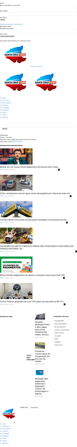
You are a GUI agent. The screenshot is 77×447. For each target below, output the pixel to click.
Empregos (5, 110)
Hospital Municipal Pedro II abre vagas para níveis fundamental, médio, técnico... (42, 328)
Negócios (5, 117)
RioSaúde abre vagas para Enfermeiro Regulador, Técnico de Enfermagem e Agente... (41, 386)
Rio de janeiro (6, 103)
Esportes (5, 105)
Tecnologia (5, 107)
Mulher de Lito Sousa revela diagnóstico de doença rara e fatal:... (30, 167)
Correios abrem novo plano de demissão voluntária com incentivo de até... (34, 220)
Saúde (4, 112)
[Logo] (15, 94)
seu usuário (3, 11)
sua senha (3, 17)
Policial (4, 115)
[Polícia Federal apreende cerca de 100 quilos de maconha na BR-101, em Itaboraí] (32, 291)
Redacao (2, 196)
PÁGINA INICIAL (17, 141)
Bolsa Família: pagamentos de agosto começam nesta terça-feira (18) (32, 275)
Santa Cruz (5, 100)
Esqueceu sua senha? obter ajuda (11, 24)
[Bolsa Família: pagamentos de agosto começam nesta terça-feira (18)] (32, 265)
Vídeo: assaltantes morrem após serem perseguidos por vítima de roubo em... (35, 193)
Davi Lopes (3, 169)
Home (4, 98)
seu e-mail (3, 34)
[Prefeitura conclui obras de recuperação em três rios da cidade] (42, 345)
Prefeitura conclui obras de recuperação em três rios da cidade (42, 356)
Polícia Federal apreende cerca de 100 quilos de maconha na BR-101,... (32, 301)
